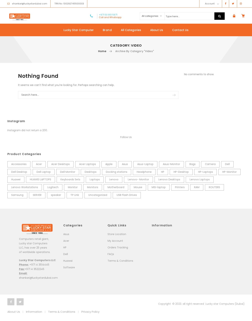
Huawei (15, 179)
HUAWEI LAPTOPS (40, 179)
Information (34, 312)
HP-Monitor (229, 172)
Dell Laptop (44, 172)
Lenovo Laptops (200, 179)
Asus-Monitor (171, 164)
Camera (210, 164)
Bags (192, 164)
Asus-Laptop (145, 164)
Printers (180, 187)
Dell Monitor (67, 172)
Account (210, 3)
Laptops (95, 179)
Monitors (92, 187)
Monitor (73, 187)
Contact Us (180, 30)
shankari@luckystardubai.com (29, 3)
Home (102, 51)
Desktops (90, 172)
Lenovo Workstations (24, 187)
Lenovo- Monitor (138, 179)
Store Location (117, 234)
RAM (196, 187)
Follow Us (126, 137)
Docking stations (116, 172)
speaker (56, 195)
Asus (125, 164)
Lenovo (113, 179)
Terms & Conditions (120, 261)
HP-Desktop (181, 172)
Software (69, 267)
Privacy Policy (90, 312)
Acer (39, 164)
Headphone (144, 172)
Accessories (19, 164)
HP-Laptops (205, 172)
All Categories (131, 30)
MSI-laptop (159, 187)
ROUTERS (214, 187)
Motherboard (116, 187)
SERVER (37, 195)
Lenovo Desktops (169, 179)
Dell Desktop (19, 172)
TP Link (74, 195)
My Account (115, 241)
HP (162, 172)
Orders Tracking (118, 247)
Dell (227, 164)
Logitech (52, 187)
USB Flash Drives (127, 195)
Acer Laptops (87, 164)
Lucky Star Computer (78, 30)
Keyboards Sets (70, 179)
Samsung (17, 195)
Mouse (138, 187)
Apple (109, 164)
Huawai (68, 261)
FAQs (111, 254)
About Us (156, 30)
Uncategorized (97, 195)
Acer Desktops (60, 164)
